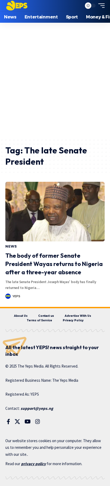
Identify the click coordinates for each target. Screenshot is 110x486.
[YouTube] (27, 421)
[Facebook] (8, 421)
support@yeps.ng (37, 408)
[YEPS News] (16, 5)
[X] (17, 421)
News (11, 246)
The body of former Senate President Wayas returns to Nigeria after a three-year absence (54, 264)
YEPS (16, 296)
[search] (77, 5)
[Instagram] (37, 421)
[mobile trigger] (100, 5)
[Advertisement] (55, 80)
